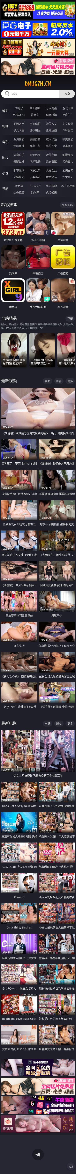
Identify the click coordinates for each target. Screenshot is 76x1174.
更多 (70, 381)
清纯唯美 (35, 161)
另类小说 (35, 177)
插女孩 (19, 186)
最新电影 (9, 723)
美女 (47, 381)
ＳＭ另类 (67, 130)
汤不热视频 (68, 186)
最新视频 (9, 380)
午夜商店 (35, 186)
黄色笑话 (51, 177)
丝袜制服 (35, 130)
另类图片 (67, 161)
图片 (5, 157)
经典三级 (35, 146)
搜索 (67, 94)
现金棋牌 (51, 115)
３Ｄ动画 (67, 123)
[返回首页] (71, 1166)
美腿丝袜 (18, 161)
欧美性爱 (67, 139)
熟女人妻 (18, 130)
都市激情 (18, 170)
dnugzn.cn (38, 84)
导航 (5, 189)
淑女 (59, 723)
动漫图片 (67, 155)
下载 (70, 318)
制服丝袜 (18, 146)
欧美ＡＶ (51, 123)
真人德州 (35, 108)
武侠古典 (67, 170)
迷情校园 (18, 177)
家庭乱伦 (35, 170)
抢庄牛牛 (67, 115)
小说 (5, 173)
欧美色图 (51, 155)
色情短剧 (51, 192)
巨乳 (59, 381)
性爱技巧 (67, 177)
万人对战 (51, 108)
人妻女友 (51, 170)
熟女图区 (51, 161)
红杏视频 (18, 192)
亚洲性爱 (18, 139)
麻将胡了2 (19, 115)
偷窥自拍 (18, 155)
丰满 (47, 723)
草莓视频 (51, 186)
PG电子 (18, 108)
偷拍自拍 (35, 139)
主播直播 (51, 130)
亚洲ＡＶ (18, 123)
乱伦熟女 (51, 146)
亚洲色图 (35, 155)
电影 (5, 142)
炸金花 (35, 115)
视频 (5, 126)
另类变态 (67, 146)
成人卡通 (51, 139)
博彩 (5, 111)
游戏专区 (67, 108)
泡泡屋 (35, 192)
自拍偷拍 (35, 123)
